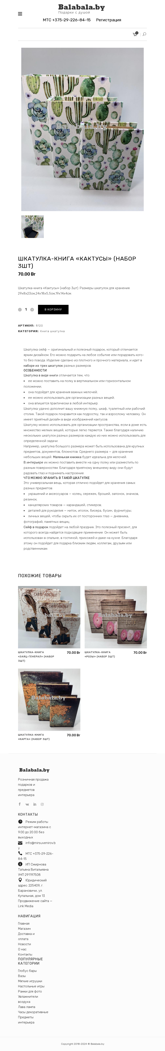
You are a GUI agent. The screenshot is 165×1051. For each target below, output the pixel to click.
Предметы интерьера (26, 1019)
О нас (22, 949)
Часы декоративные (33, 1012)
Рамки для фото (30, 991)
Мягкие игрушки (30, 981)
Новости (24, 944)
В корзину (53, 309)
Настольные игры (31, 986)
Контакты (25, 954)
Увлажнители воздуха (28, 999)
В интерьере (33, 462)
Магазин (24, 929)
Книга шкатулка (52, 331)
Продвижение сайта (33, 901)
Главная (23, 923)
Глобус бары (27, 971)
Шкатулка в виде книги (41, 375)
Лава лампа (26, 1007)
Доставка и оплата (26, 936)
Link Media (25, 906)
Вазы (22, 976)
